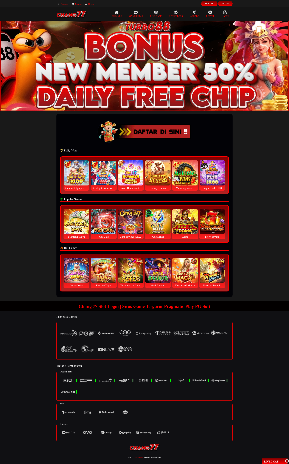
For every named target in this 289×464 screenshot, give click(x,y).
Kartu (225, 16)
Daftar (209, 3)
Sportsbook (176, 16)
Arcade (194, 16)
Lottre (210, 16)
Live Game (156, 16)
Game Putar (136, 16)
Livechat (91, 4)
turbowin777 (138, 457)
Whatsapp (64, 4)
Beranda (117, 16)
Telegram (78, 4)
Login (225, 3)
